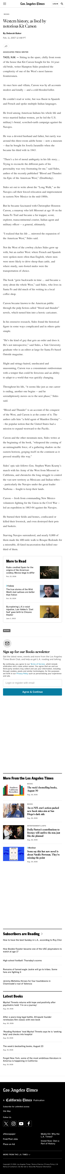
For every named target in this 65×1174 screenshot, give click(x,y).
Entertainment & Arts (36, 826)
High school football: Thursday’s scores (22, 961)
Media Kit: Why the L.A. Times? (50, 1135)
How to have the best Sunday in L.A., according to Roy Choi (32, 940)
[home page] (32, 3)
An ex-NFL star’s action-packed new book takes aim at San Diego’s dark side (43, 811)
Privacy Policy (22, 674)
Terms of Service (38, 664)
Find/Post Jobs (10, 1139)
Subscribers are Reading (21, 934)
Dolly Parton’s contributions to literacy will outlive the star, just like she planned (43, 833)
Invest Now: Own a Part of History (50, 1142)
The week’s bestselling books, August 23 (23, 1046)
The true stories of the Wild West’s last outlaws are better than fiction (20, 592)
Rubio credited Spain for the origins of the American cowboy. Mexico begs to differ (20, 570)
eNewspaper (9, 1134)
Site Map (7, 1111)
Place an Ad (9, 1144)
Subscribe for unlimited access (16, 1107)
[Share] (6, 46)
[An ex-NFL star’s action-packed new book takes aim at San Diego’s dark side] (13, 810)
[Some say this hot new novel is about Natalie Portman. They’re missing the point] (13, 854)
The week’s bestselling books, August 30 (42, 789)
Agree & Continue (32, 692)
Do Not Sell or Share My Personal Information (34, 1167)
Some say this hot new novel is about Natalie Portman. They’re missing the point (43, 855)
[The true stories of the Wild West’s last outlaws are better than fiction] (49, 591)
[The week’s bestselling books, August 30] (13, 790)
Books (6, 14)
